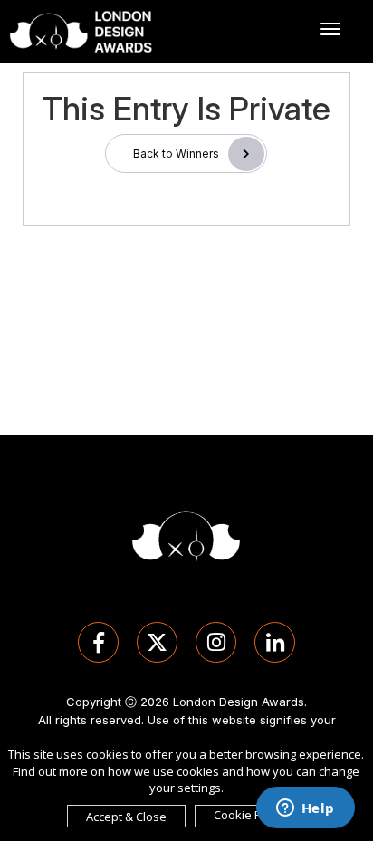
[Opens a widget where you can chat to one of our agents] (305, 809)
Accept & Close (126, 816)
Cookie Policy (250, 815)
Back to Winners (176, 153)
